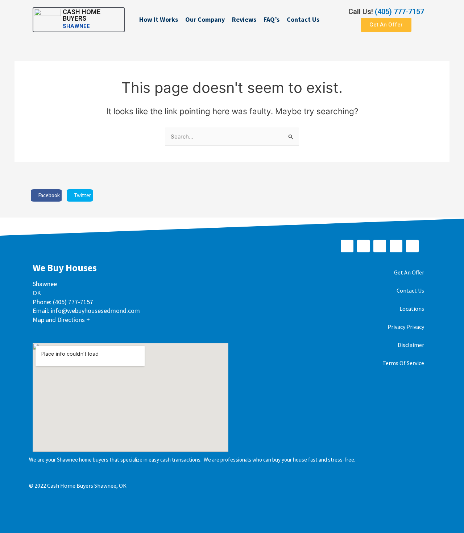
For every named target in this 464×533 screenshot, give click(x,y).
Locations (411, 308)
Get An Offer (409, 272)
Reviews (244, 19)
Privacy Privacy (406, 326)
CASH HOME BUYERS (81, 15)
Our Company (205, 19)
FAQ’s (271, 19)
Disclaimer (411, 344)
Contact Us (303, 19)
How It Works (158, 19)
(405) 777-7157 (399, 11)
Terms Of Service (403, 363)
